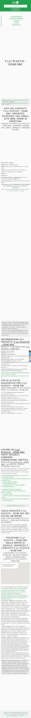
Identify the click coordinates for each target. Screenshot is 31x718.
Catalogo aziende (16, 19)
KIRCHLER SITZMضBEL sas (14, 593)
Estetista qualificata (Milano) (10, 483)
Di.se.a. (16, 588)
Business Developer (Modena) (10, 481)
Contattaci (16, 25)
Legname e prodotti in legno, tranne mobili (17, 100)
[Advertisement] (15, 43)
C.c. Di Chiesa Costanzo (20, 597)
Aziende (4, 100)
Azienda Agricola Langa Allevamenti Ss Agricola (10, 596)
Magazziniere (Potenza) (8, 486)
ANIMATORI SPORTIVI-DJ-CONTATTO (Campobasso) (16, 498)
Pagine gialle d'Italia (8, 712)
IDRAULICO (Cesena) (8, 500)
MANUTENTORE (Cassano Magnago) (12, 489)
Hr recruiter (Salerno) (8, 494)
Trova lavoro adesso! (15, 505)
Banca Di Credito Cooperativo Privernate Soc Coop (14, 597)
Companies (4, 103)
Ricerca (16, 21)
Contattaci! (16, 187)
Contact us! (22, 190)
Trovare (16, 9)
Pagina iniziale (16, 17)
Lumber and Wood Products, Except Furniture (16, 103)
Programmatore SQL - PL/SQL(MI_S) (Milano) (14, 485)
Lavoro (16, 23)
